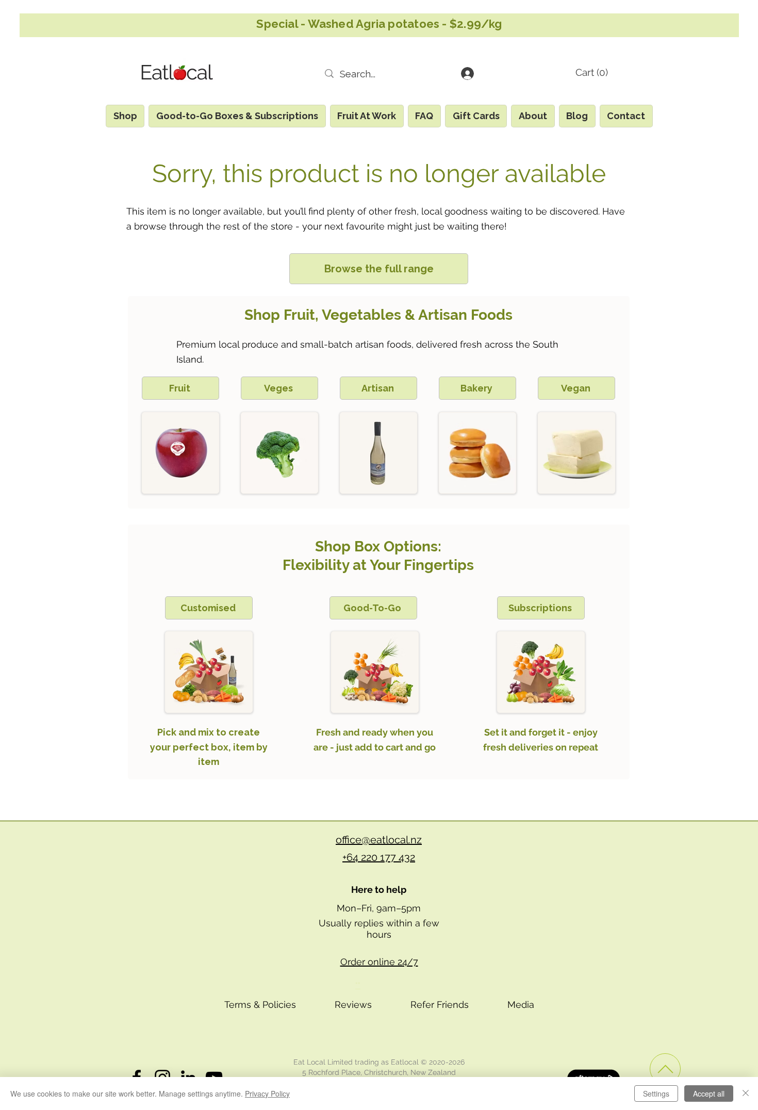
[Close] (745, 1093)
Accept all (708, 1093)
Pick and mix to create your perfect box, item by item (209, 747)
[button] (602, 72)
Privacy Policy (267, 1093)
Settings (656, 1093)
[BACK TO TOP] (665, 1068)
